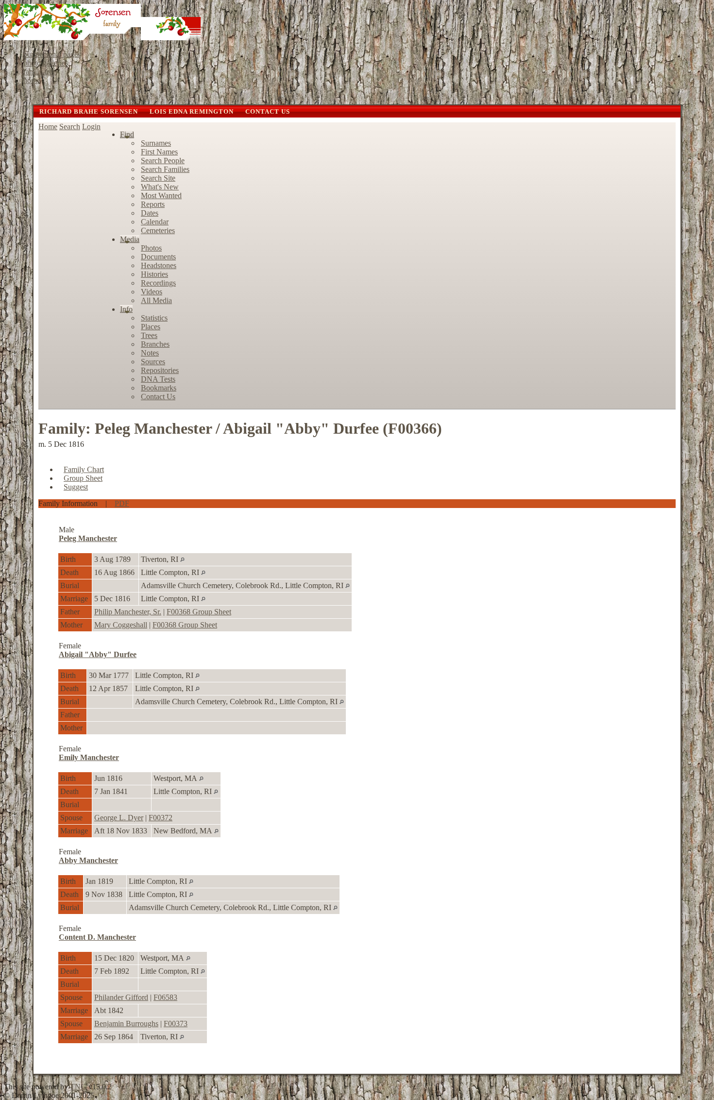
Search (69, 126)
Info (126, 309)
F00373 (175, 1023)
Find (127, 134)
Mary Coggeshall (120, 625)
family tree (39, 72)
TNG (78, 1087)
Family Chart (84, 469)
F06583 (165, 997)
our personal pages (52, 54)
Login (91, 126)
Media (129, 239)
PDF (122, 503)
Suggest (76, 487)
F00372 (160, 817)
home (31, 80)
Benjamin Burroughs (126, 1023)
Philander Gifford (121, 997)
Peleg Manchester (88, 538)
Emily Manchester (89, 757)
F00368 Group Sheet (199, 612)
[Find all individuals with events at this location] (182, 559)
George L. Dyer (118, 817)
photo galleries (45, 63)
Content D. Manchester (97, 937)
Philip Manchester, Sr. (127, 612)
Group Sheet (83, 478)
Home (47, 126)
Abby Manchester (88, 860)
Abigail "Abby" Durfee (97, 654)
